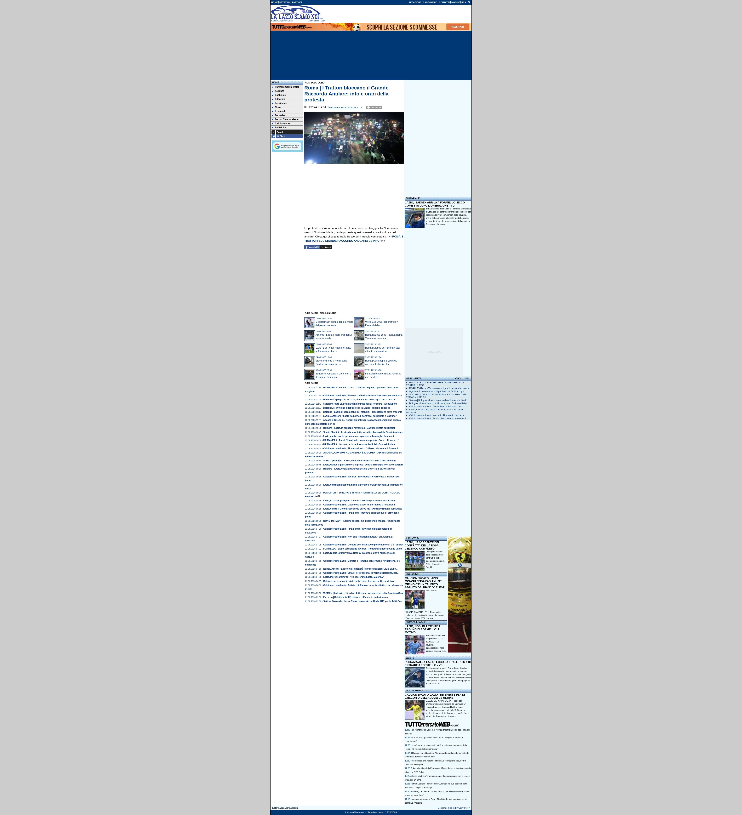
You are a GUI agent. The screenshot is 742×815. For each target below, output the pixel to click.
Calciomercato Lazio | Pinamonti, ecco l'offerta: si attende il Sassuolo (361, 448)
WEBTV (410, 658)
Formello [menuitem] (280, 115)
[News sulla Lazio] (297, 12)
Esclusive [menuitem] (280, 95)
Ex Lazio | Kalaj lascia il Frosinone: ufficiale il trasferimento (355, 597)
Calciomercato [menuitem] (283, 123)
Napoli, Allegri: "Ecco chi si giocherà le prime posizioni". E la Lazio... (360, 568)
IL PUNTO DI (412, 538)
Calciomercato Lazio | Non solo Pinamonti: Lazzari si (437, 415)
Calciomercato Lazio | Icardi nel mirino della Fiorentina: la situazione (360, 403)
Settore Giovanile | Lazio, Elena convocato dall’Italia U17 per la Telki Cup (362, 601)
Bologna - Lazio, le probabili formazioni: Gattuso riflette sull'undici (359, 428)
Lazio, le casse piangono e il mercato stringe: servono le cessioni (359, 500)
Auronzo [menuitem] (279, 91)
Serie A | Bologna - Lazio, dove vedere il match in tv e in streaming (359, 460)
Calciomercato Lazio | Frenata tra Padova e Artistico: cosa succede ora (362, 395)
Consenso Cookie (446, 808)
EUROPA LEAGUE (416, 622)
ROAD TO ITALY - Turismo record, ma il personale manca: (439, 388)
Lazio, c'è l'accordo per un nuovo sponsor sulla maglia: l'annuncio (359, 436)
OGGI (458, 378)
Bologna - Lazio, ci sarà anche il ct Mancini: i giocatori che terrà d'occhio (362, 412)
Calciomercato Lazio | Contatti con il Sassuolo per (435, 406)
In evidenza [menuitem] (281, 103)
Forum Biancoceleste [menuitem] (287, 119)
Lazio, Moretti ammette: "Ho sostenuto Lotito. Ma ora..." (353, 577)
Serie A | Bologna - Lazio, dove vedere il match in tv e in (438, 400)
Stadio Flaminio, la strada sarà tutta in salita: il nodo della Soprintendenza (363, 432)
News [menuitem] (278, 107)
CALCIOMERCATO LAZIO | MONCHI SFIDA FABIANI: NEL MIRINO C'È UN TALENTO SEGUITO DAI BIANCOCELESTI (425, 583)
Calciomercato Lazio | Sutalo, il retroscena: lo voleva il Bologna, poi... (360, 573)
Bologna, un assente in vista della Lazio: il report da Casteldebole (359, 581)
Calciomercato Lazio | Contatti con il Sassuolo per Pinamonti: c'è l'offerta (363, 544)
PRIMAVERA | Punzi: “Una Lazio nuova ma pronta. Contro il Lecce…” (361, 440)
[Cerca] (469, 2)
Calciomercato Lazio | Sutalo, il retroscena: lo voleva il (437, 418)
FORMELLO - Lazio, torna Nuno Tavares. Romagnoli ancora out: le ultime (362, 548)
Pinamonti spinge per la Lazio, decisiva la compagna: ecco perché (359, 399)
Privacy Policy (463, 808)
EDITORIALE (413, 198)
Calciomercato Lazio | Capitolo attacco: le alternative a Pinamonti (359, 504)
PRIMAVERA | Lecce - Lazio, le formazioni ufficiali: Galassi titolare (359, 444)
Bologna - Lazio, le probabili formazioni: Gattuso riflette (438, 403)
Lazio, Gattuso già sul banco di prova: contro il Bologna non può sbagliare (363, 464)
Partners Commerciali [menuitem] (287, 87)
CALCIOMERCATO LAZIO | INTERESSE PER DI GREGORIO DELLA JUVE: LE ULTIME (435, 696)
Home (275, 82)
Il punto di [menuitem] (280, 111)
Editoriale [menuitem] (280, 99)
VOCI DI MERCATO (416, 690)
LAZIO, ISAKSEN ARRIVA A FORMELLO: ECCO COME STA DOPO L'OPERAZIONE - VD (435, 204)
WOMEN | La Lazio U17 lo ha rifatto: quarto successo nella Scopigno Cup (363, 593)
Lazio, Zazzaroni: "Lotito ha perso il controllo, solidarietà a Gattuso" (360, 416)
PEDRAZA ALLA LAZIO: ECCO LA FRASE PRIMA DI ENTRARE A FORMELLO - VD (438, 663)
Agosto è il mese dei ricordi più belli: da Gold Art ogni (437, 391)
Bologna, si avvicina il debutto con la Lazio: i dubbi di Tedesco (356, 408)
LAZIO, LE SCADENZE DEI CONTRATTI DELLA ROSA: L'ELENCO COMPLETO (422, 545)
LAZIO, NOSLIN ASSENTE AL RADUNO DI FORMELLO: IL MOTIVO (423, 629)
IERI (467, 378)
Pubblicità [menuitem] (280, 127)
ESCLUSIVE (412, 574)
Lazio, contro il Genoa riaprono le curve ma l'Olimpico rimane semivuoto (362, 508)
